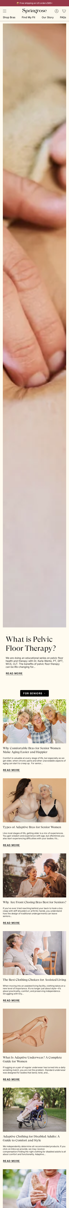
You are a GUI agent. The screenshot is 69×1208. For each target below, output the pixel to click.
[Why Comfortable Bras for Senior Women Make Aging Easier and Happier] (34, 721)
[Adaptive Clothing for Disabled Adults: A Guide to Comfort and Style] (34, 1110)
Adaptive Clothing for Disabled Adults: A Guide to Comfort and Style (31, 1138)
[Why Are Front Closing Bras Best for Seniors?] (34, 875)
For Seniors (32, 693)
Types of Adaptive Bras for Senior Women (32, 827)
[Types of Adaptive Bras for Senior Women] (34, 800)
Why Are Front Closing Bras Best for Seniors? (34, 902)
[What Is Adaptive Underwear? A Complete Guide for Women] (34, 1031)
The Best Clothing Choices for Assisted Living (34, 979)
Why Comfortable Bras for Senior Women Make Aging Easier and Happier (32, 750)
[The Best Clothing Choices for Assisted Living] (34, 953)
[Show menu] (4, 11)
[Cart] (64, 11)
